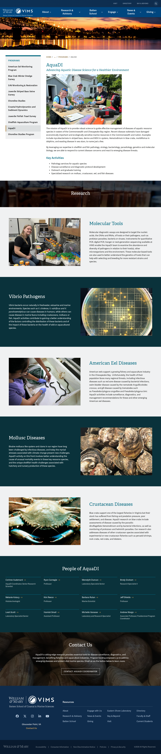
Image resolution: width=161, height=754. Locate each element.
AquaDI (11, 128)
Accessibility (41, 747)
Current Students (145, 721)
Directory (127, 4)
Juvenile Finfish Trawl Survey (22, 116)
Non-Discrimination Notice (84, 747)
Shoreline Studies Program (21, 134)
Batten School (69, 721)
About (65, 711)
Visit (115, 4)
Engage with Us (94, 711)
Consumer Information (60, 747)
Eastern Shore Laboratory (119, 711)
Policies (103, 747)
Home (48, 57)
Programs (63, 57)
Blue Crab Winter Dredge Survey (20, 78)
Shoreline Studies (16, 101)
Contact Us (31, 728)
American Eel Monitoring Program (20, 68)
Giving (90, 721)
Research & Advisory (72, 716)
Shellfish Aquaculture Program (23, 122)
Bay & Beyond (142, 4)
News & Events (94, 716)
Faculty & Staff (143, 716)
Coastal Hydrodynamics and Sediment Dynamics (22, 109)
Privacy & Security (118, 747)
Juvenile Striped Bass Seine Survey (21, 93)
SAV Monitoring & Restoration (22, 85)
